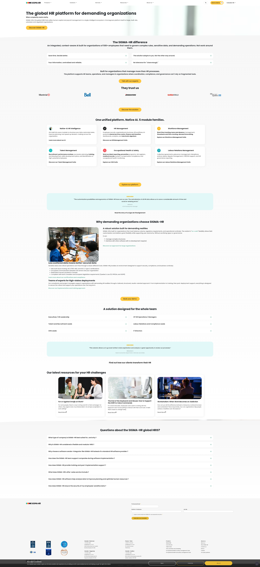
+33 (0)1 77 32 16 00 (129, 543)
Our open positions (205, 552)
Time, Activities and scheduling (173, 548)
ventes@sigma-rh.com (130, 554)
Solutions (73, 3)
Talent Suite (169, 546)
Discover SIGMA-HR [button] (36, 28)
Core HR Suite (169, 545)
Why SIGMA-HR (204, 545)
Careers (203, 550)
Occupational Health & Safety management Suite (178, 550)
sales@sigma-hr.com (89, 544)
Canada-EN (230, 3)
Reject (162, 563)
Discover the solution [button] (130, 110)
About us (149, 3)
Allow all (218, 563)
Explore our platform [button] (130, 184)
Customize (190, 563)
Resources (123, 3)
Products (47, 3)
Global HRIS (168, 543)
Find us (202, 548)
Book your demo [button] (130, 299)
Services (98, 3)
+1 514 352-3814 (87, 543)
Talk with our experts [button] (130, 81)
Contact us (203, 546)
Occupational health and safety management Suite (178, 552)
